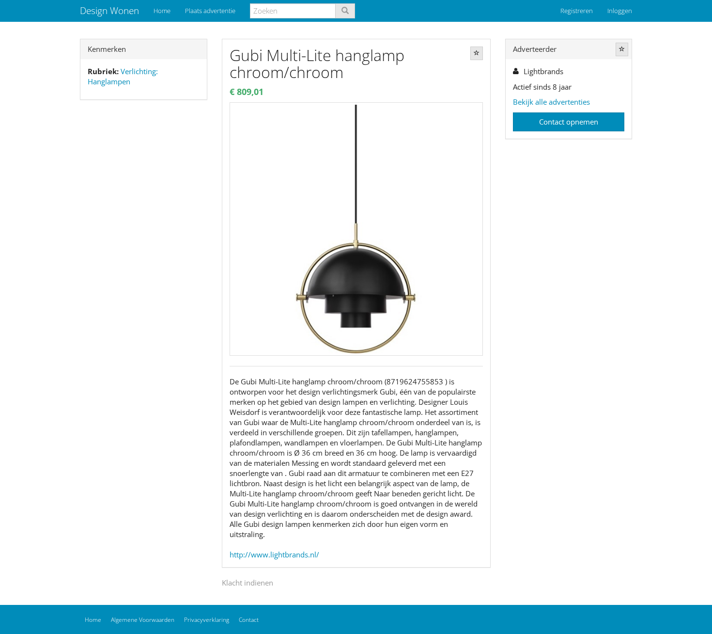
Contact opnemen (568, 122)
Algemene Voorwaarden (142, 620)
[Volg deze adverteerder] (622, 49)
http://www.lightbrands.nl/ (274, 554)
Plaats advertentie (210, 10)
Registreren (576, 10)
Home (162, 10)
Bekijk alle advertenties (551, 102)
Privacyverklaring (206, 620)
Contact (249, 620)
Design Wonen (109, 10)
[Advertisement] (143, 259)
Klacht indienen (247, 582)
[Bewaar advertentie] (476, 53)
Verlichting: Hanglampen (123, 76)
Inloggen (619, 10)
